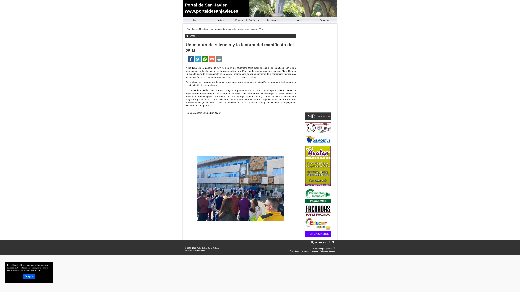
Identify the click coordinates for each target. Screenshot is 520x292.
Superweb (328, 249)
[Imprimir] (219, 59)
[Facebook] (191, 59)
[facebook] (329, 242)
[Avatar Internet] (318, 185)
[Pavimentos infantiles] (318, 202)
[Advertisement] (240, 136)
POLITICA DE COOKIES (33, 270)
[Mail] (212, 59)
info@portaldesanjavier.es (195, 250)
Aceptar (29, 276)
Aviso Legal (294, 251)
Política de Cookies (327, 251)
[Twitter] (198, 59)
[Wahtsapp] (205, 59)
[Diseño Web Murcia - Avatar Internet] (334, 249)
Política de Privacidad (309, 251)
